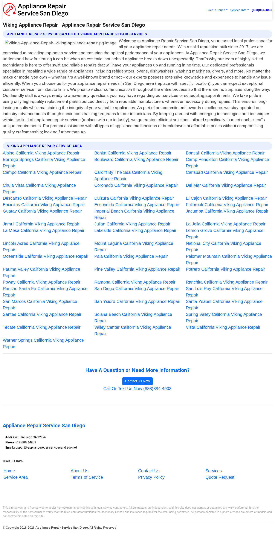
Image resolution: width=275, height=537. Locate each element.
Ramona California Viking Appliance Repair (135, 282)
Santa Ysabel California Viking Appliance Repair (224, 304)
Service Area (15, 477)
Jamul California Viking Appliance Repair (41, 224)
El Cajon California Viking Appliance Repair (226, 198)
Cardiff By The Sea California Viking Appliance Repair (128, 175)
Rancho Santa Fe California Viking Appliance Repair (45, 291)
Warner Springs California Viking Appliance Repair (43, 343)
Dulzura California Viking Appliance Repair (134, 198)
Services (213, 470)
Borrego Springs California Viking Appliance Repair (44, 162)
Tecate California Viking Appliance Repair (42, 327)
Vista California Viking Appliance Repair (223, 327)
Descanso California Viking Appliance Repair (45, 198)
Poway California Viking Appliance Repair (42, 282)
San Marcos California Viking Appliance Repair (40, 304)
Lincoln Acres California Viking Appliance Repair (41, 246)
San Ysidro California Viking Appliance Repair (137, 301)
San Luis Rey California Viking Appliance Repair (224, 291)
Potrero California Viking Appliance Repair (225, 269)
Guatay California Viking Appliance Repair (42, 211)
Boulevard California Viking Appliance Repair (136, 159)
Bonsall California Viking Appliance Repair (225, 153)
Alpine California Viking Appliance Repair (41, 153)
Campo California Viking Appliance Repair (42, 172)
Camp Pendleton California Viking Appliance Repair (227, 162)
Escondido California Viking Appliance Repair (136, 204)
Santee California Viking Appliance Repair (42, 314)
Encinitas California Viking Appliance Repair (44, 204)
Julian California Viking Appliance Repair (132, 224)
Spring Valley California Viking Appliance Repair (224, 317)
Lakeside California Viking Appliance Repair (135, 230)
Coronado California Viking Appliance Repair (136, 185)
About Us (79, 470)
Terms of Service (87, 477)
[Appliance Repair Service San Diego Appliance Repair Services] (35, 10)
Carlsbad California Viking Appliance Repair (227, 172)
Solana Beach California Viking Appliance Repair (133, 317)
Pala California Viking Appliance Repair (131, 256)
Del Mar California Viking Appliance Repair (226, 185)
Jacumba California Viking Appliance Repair (227, 211)
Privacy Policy (151, 477)
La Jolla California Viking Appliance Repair (226, 224)
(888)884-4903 (262, 10)
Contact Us (148, 470)
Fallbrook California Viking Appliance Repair (227, 204)
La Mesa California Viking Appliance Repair (43, 230)
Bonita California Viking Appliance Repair (132, 153)
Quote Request (219, 477)
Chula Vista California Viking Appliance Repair (39, 188)
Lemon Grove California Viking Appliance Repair (224, 233)
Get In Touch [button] (216, 10)
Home (9, 470)
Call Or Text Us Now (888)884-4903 (137, 388)
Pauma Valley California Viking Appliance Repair (41, 272)
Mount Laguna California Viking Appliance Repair (133, 246)
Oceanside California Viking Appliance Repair (45, 256)
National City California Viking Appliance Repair (223, 246)
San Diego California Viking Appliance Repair (136, 288)
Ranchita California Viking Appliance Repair (227, 282)
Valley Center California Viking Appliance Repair (132, 330)
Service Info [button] (238, 10)
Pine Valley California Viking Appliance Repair (137, 269)
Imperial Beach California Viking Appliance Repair (134, 214)
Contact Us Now (137, 381)
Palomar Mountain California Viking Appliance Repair (229, 259)
